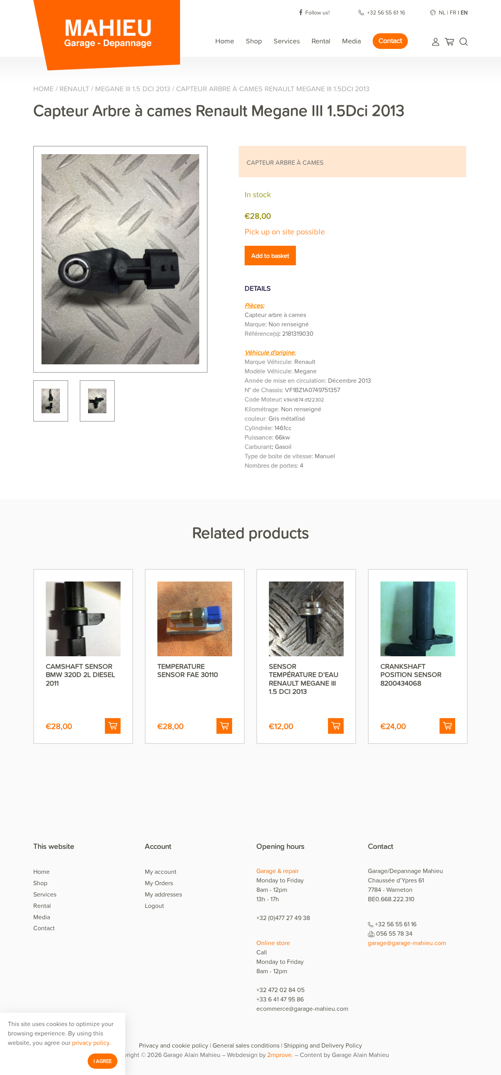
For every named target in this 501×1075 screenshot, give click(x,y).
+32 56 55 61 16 (387, 12)
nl (442, 12)
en (464, 12)
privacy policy (90, 1042)
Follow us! (318, 12)
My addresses (163, 894)
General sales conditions (246, 1045)
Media (351, 41)
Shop (254, 41)
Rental (321, 41)
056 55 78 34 (394, 933)
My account (161, 871)
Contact (390, 40)
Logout (154, 905)
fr (453, 12)
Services (287, 41)
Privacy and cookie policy (173, 1045)
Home (224, 41)
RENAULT (74, 89)
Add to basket (270, 255)
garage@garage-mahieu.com (407, 942)
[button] (113, 726)
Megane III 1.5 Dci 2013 (132, 89)
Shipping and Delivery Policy (323, 1045)
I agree (103, 1060)
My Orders (159, 883)
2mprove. (280, 1054)
